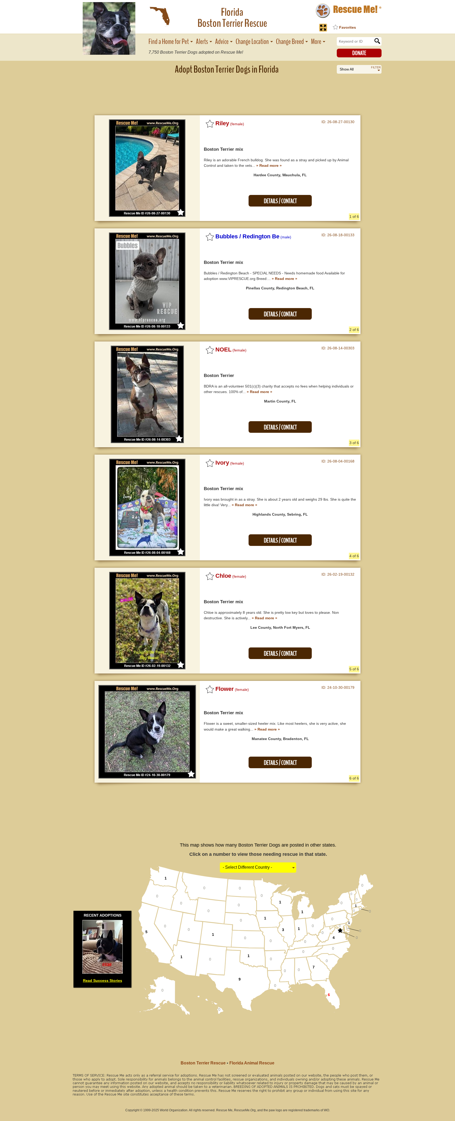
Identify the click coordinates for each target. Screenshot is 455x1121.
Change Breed (290, 41)
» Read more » (269, 165)
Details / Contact (280, 201)
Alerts (202, 41)
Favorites (347, 27)
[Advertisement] (227, 91)
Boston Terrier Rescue (203, 1063)
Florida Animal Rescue (251, 1063)
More (316, 41)
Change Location (252, 41)
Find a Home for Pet (169, 41)
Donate (359, 53)
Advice (222, 41)
